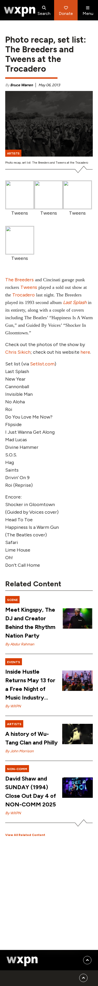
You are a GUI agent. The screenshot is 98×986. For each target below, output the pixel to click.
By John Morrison (19, 751)
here (85, 352)
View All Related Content (25, 835)
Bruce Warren (21, 85)
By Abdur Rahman (19, 644)
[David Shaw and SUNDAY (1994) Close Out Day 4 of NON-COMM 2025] (77, 787)
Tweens (28, 287)
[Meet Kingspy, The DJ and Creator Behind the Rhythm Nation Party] (77, 618)
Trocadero (23, 295)
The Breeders (19, 280)
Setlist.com (42, 364)
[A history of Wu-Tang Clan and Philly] (77, 734)
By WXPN (13, 706)
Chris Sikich (18, 352)
